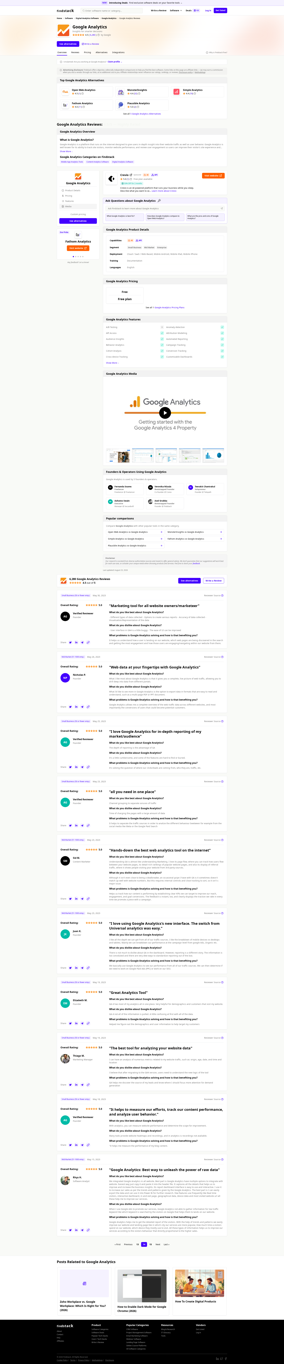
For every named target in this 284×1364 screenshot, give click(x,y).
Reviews (75, 52)
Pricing (87, 52)
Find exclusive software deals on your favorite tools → (155, 2)
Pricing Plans (169, 307)
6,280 (93, 34)
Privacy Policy (83, 1360)
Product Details (72, 190)
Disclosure (109, 1360)
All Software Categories (136, 1349)
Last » (166, 1244)
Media (68, 206)
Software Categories (100, 1329)
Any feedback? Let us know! (78, 262)
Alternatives (102, 52)
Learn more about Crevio (164, 190)
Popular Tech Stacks (100, 1336)
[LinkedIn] (76, 642)
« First (118, 1244)
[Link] (88, 642)
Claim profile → (115, 61)
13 (137, 1244)
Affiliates (60, 1341)
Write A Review (98, 1342)
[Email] (82, 642)
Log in (208, 10)
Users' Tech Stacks (99, 1339)
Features (69, 201)
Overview (62, 52)
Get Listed (200, 1329)
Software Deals (98, 1332)
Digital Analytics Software (122, 162)
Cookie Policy (62, 1360)
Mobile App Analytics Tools (72, 162)
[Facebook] (225, 1358)
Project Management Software (138, 1332)
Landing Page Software (135, 1342)
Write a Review (158, 10)
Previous (128, 1244)
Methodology (200, 72)
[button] (73, 256)
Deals (192, 10)
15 (150, 1244)
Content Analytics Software (98, 162)
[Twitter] (70, 642)
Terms (72, 1360)
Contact (60, 1334)
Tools (163, 1336)
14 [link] (144, 1244)
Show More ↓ (66, 151)
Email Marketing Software (137, 1336)
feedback (196, 563)
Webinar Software (133, 1339)
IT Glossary (166, 1332)
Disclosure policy (186, 72)
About (59, 1331)
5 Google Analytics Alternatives (145, 113)
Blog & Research (168, 1329)
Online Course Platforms (136, 1345)
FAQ (58, 1337)
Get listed (220, 10)
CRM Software (132, 1329)
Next (158, 1244)
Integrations (118, 52)
